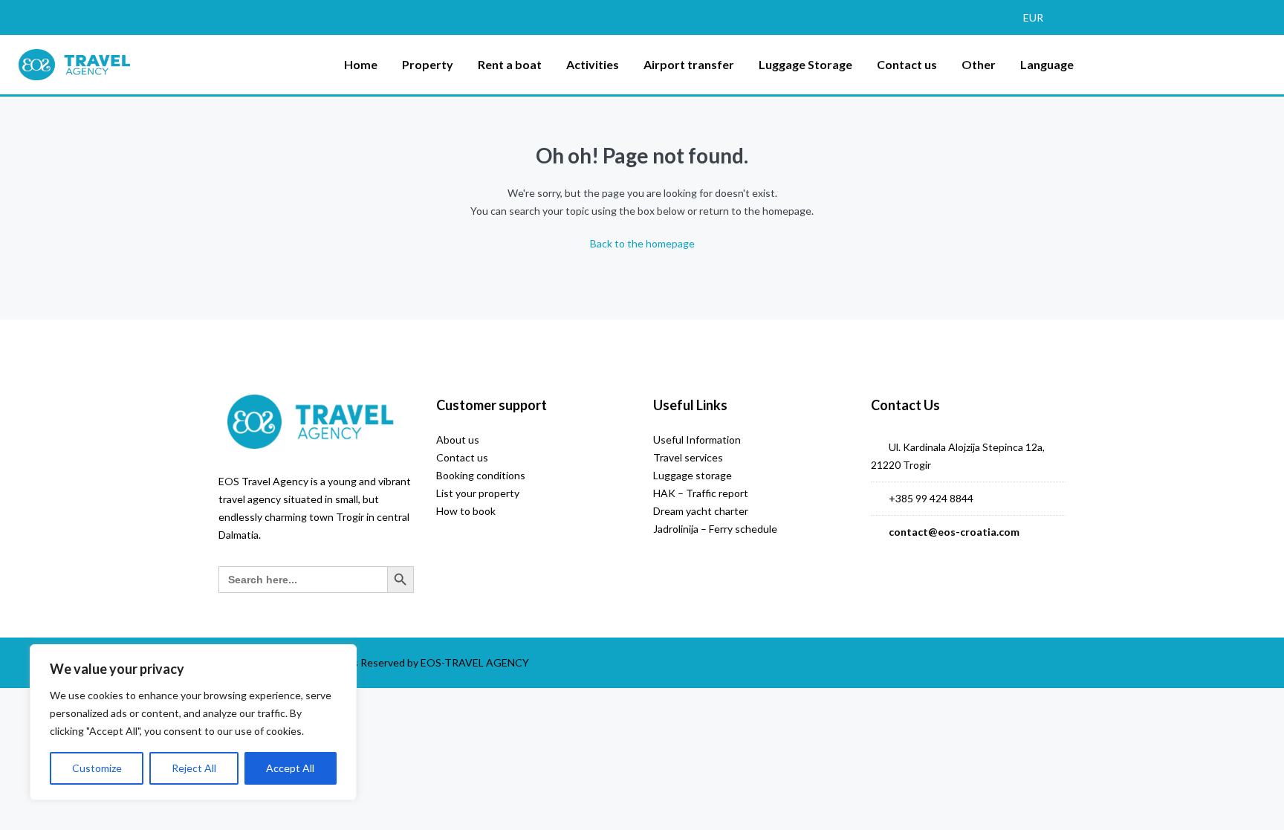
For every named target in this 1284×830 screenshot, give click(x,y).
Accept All (290, 768)
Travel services (688, 457)
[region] (193, 722)
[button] (1040, 17)
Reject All (194, 768)
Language (1047, 64)
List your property (477, 493)
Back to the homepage (642, 243)
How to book (466, 511)
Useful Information (697, 439)
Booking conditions (480, 475)
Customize (97, 768)
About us (457, 439)
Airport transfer (688, 64)
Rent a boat (510, 64)
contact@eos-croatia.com (954, 531)
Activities (592, 64)
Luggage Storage (805, 64)
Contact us (907, 64)
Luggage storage (692, 475)
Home (360, 64)
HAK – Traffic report (700, 493)
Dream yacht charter (700, 511)
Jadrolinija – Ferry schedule (715, 528)
